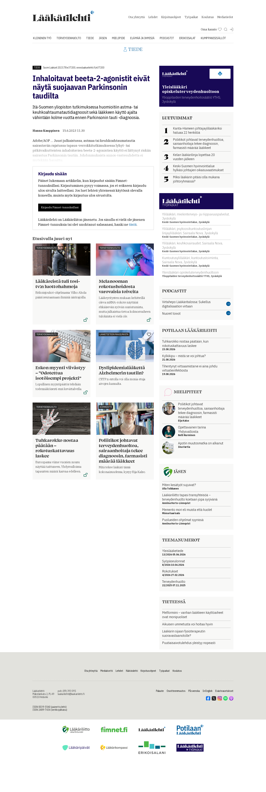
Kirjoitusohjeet (171, 17)
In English (207, 691)
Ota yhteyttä (136, 17)
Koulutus (208, 17)
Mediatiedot (225, 17)
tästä (133, 224)
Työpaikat (191, 17)
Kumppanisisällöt (213, 38)
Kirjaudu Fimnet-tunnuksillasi (60, 207)
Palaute (160, 691)
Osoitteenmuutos (176, 691)
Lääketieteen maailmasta (114, 334)
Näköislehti (132, 670)
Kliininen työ (42, 38)
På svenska (194, 691)
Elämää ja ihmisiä (142, 38)
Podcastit (167, 38)
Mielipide (118, 38)
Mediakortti (106, 670)
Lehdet (153, 17)
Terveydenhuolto (68, 38)
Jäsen (103, 38)
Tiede (90, 38)
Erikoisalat (187, 38)
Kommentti (106, 406)
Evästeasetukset (224, 691)
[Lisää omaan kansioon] (86, 248)
